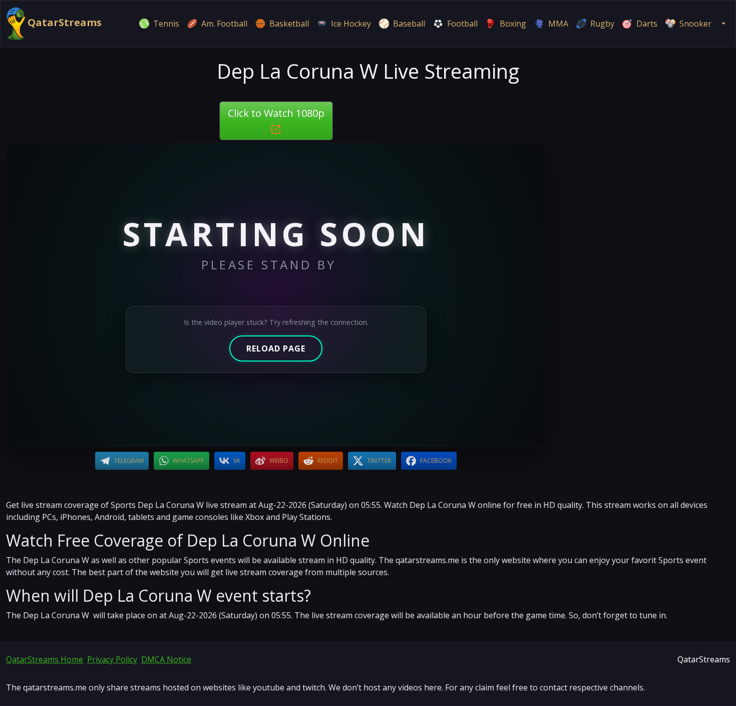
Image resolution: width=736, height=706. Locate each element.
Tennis (166, 23)
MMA (558, 23)
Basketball (289, 23)
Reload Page (275, 348)
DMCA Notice (166, 659)
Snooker (695, 23)
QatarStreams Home (44, 659)
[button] (722, 24)
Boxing (513, 23)
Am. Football (224, 23)
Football (462, 23)
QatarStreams (63, 22)
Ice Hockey (351, 23)
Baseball (409, 23)
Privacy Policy (112, 659)
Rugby (602, 23)
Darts (646, 23)
